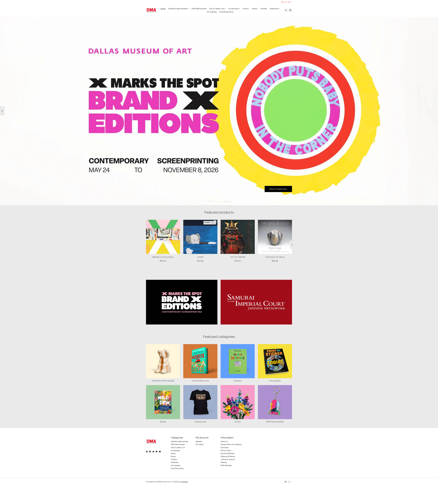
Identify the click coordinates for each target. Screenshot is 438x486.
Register (199, 441)
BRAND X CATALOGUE (163, 257)
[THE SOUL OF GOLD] (275, 237)
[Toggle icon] (286, 10)
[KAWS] (200, 237)
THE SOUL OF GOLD (274, 257)
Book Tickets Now (278, 189)
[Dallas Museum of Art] (151, 10)
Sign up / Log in (286, 2)
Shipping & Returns (228, 456)
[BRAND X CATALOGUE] (163, 237)
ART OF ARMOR (237, 257)
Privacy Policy (226, 450)
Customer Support (228, 459)
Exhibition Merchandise (163, 380)
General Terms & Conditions (231, 444)
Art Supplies (212, 12)
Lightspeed (184, 482)
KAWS (200, 257)
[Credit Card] (285, 482)
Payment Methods (227, 453)
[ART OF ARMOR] (238, 237)
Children (263, 9)
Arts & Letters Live (200, 380)
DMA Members (226, 465)
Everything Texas (226, 12)
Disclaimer (225, 447)
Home (162, 9)
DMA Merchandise (199, 9)
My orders (199, 444)
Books (254, 9)
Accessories (200, 421)
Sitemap (224, 462)
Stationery (175, 462)
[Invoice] (289, 482)
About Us (224, 441)
